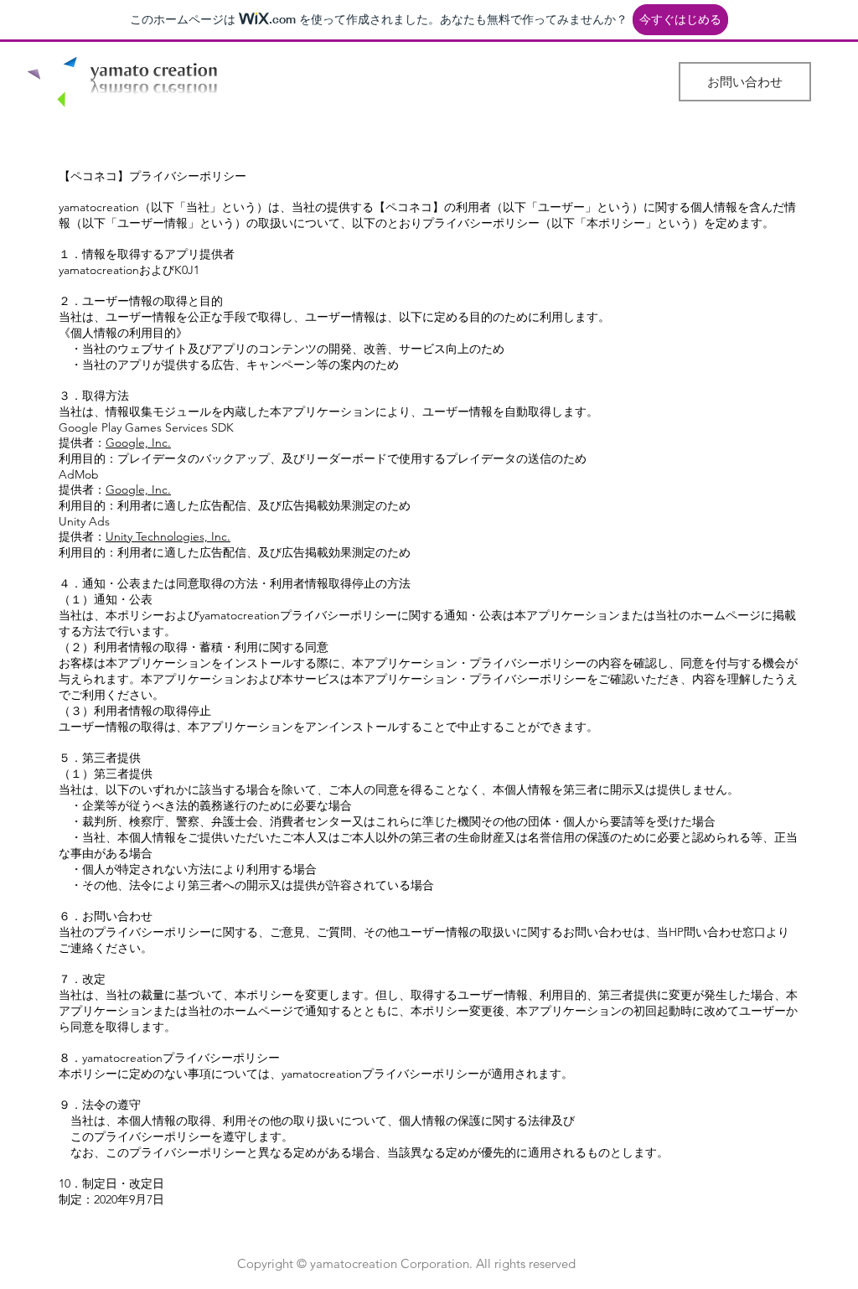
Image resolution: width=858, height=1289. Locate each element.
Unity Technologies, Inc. (168, 536)
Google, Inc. (138, 442)
